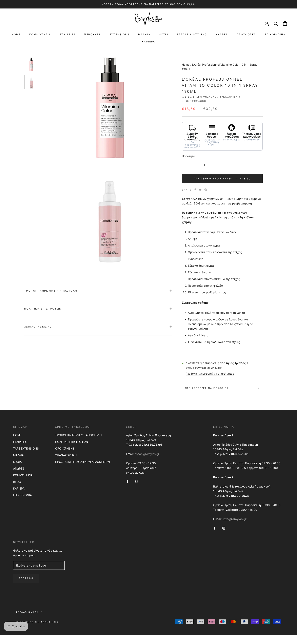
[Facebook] (195, 189)
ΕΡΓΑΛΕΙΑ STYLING (192, 34)
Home (186, 64)
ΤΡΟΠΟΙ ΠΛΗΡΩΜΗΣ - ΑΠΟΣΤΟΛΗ (78, 435)
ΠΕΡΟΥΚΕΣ (92, 34)
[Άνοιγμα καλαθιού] (285, 23)
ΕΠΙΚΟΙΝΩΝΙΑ (274, 34)
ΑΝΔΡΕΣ (221, 34)
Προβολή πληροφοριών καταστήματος (210, 373)
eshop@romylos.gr (147, 454)
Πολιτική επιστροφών (43, 308)
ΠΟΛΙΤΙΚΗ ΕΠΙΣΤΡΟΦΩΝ (71, 441)
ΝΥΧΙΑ (164, 34)
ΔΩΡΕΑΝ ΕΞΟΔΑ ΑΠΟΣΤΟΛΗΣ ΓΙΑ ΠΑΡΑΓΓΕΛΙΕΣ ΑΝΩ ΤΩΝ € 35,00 (148, 4)
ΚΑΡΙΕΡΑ (148, 41)
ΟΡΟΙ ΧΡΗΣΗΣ (64, 448)
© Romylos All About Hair (37, 622)
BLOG (17, 481)
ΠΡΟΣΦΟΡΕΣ (246, 34)
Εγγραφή (26, 578)
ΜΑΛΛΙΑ (144, 34)
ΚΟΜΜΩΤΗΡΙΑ (40, 34)
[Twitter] (200, 189)
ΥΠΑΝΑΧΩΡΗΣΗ (66, 455)
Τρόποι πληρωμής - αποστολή (50, 290)
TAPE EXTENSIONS (26, 448)
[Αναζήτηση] (276, 23)
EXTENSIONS (120, 34)
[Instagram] (136, 481)
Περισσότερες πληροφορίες (207, 388)
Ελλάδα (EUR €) (27, 612)
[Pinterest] (205, 189)
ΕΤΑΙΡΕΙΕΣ (68, 34)
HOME (16, 34)
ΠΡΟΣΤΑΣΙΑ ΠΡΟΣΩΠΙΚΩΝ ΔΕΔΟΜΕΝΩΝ (82, 461)
